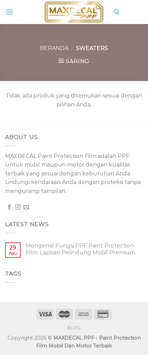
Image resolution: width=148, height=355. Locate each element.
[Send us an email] (26, 207)
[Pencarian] (116, 12)
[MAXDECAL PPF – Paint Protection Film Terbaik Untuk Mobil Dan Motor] (74, 12)
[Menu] (9, 11)
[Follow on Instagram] (18, 207)
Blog (74, 327)
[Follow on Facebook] (9, 207)
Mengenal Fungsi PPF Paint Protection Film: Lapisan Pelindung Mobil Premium (80, 248)
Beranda (54, 48)
